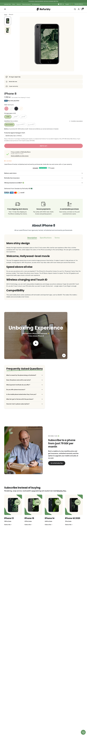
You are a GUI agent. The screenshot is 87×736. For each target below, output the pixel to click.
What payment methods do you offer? (18, 385)
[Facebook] (59, 4)
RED (6, 109)
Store (13, 4)
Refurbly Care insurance (12, 178)
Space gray (16, 109)
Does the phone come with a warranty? (18, 380)
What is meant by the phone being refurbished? (21, 375)
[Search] (75, 9)
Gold (21, 109)
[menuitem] (7, 4)
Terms (57, 238)
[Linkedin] (63, 4)
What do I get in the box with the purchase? (19, 399)
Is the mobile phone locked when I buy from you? (21, 394)
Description (32, 238)
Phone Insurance (26, 4)
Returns (19, 4)
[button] (56, 463)
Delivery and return (10, 173)
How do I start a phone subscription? (17, 404)
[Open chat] (83, 732)
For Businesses (36, 4)
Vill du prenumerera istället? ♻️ (14, 183)
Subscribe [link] (7, 524)
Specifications (46, 238)
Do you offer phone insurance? (15, 389)
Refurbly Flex (7, 4)
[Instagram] (61, 4)
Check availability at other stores (19, 155)
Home (5, 14)
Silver (11, 109)
